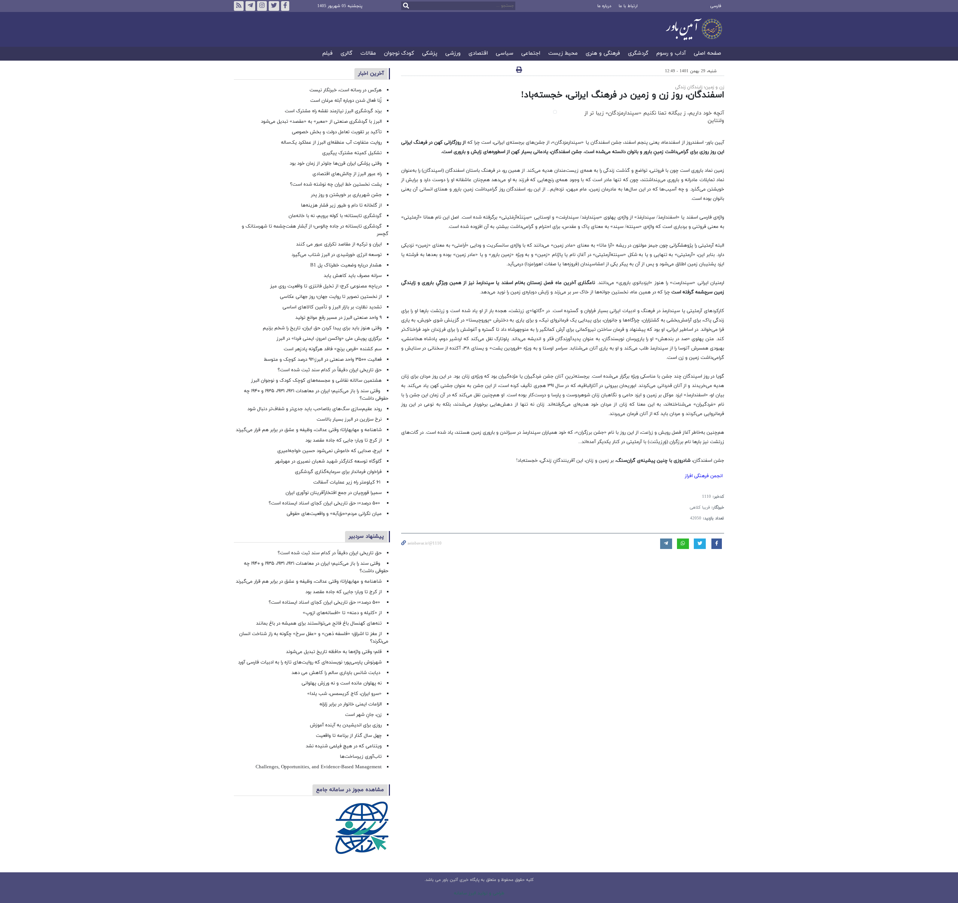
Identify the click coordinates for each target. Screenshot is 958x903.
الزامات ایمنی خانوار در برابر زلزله (351, 704)
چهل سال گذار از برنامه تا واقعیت (349, 735)
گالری (347, 54)
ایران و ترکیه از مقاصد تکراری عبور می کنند (339, 244)
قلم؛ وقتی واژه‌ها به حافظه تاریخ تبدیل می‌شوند (334, 652)
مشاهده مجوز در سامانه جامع (350, 790)
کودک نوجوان (399, 54)
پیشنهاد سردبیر (366, 536)
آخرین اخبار (371, 73)
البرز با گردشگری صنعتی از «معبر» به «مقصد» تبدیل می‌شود (321, 121)
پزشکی (429, 54)
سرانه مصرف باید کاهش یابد (353, 275)
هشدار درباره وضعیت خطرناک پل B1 (346, 265)
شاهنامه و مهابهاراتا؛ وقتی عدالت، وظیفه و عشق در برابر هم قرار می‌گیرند (309, 430)
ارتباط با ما (628, 6)
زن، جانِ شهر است (363, 714)
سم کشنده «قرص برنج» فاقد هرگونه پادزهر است (333, 349)
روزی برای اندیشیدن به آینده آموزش (346, 725)
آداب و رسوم (671, 54)
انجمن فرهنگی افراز (704, 476)
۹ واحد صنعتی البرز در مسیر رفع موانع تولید (338, 317)
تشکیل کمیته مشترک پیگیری (351, 153)
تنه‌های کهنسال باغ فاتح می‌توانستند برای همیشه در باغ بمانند (319, 623)
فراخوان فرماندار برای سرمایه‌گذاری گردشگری (338, 472)
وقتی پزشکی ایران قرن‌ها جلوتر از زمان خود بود (336, 163)
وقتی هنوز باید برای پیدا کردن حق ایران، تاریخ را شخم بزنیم (322, 328)
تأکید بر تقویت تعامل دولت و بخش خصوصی (337, 132)
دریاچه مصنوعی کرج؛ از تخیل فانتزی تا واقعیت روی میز (326, 286)
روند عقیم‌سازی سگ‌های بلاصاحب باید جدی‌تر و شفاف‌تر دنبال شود (314, 409)
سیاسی (504, 54)
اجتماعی (530, 54)
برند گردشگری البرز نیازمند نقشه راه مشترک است (333, 111)
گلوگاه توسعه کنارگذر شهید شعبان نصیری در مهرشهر (328, 461)
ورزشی (453, 54)
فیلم (327, 54)
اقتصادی (478, 54)
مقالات (368, 54)
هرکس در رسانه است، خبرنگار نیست (345, 90)
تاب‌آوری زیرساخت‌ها (361, 756)
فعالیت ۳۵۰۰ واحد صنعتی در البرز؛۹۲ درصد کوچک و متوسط (323, 359)
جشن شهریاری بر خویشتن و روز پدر (346, 195)
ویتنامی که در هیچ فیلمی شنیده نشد (344, 746)
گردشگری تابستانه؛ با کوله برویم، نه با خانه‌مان (335, 216)
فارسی (715, 6)
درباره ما (604, 6)
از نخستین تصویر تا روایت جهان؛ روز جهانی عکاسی (331, 296)
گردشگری (638, 54)
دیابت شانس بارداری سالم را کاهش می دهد (337, 672)
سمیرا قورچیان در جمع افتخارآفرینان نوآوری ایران (333, 492)
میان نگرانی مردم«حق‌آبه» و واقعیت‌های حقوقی (334, 513)
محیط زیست (563, 54)
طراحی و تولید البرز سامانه (479, 893)
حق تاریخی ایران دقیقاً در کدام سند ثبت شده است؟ (330, 370)
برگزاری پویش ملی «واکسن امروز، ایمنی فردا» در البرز (329, 338)
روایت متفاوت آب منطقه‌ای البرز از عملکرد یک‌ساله (331, 142)
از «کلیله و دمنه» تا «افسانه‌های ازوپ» (342, 613)
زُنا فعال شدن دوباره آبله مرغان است (346, 100)
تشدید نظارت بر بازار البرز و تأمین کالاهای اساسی (332, 307)
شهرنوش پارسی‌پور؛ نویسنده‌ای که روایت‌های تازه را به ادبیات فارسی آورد (310, 662)
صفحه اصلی (707, 54)
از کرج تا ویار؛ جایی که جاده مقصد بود (343, 440)
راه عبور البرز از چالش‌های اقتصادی (346, 174)
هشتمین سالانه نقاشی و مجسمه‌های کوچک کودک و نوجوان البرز (316, 380)
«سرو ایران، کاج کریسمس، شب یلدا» (344, 693)
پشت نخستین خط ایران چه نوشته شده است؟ (336, 184)
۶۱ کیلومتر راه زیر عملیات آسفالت (347, 482)
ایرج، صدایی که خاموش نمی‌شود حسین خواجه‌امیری (329, 451)
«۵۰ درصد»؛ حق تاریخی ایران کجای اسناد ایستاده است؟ (325, 503)
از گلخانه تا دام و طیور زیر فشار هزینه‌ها (341, 205)
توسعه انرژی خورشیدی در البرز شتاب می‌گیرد (337, 254)
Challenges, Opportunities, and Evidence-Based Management (319, 767)
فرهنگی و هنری (603, 54)
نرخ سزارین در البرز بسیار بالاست (349, 419)
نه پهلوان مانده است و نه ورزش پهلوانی (341, 683)
